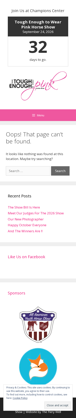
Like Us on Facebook (26, 256)
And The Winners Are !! (25, 231)
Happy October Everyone (27, 225)
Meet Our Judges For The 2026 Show (36, 213)
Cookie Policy (20, 398)
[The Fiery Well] (38, 384)
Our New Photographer (26, 219)
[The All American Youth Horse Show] (38, 341)
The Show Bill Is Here (24, 207)
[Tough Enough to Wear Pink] (38, 85)
